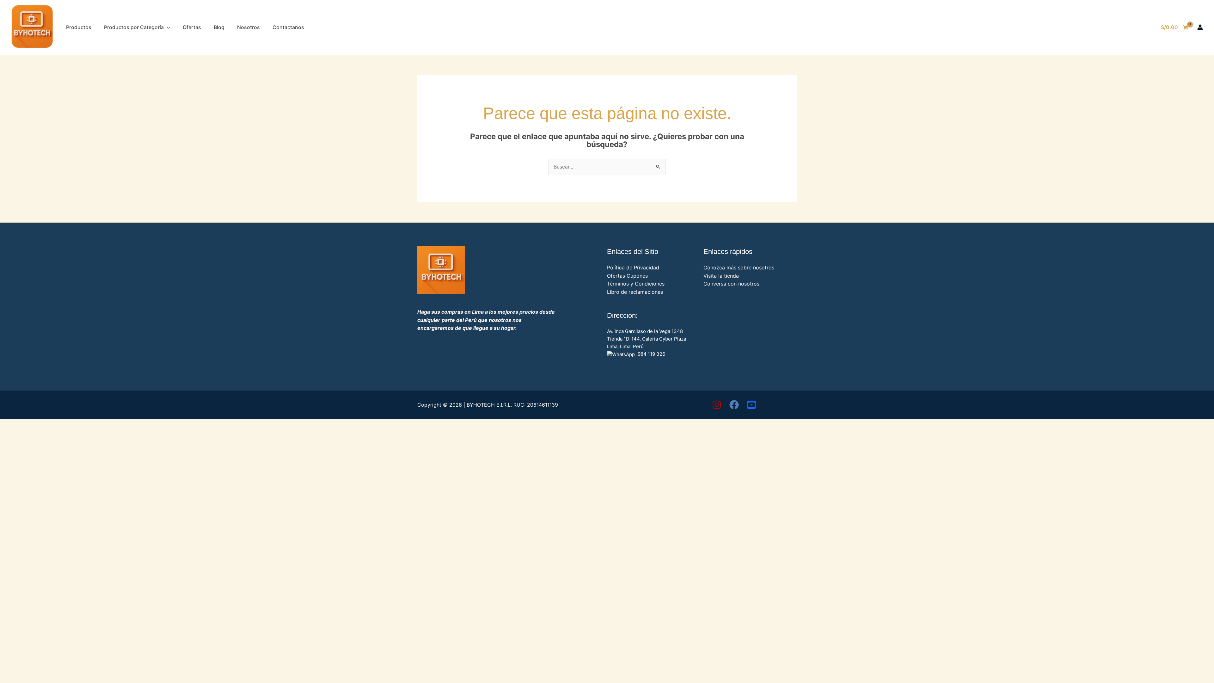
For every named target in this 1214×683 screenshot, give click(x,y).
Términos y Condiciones (636, 283)
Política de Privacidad (633, 267)
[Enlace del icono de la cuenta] (1200, 27)
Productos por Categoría (134, 27)
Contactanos (288, 27)
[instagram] (716, 404)
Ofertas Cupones (627, 276)
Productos (78, 27)
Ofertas (192, 27)
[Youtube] (751, 404)
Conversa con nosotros (731, 283)
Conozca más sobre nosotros (738, 267)
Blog (219, 27)
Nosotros (248, 27)
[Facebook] (734, 404)
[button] (167, 27)
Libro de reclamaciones (635, 292)
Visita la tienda (721, 276)
